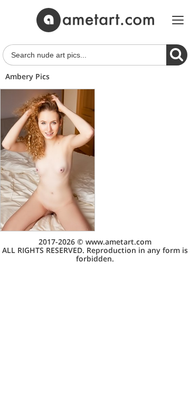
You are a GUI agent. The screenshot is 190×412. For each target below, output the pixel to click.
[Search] (176, 54)
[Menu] (178, 20)
